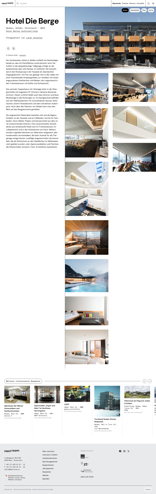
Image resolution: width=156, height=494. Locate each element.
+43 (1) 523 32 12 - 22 (15, 467)
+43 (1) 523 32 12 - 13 (15, 464)
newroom (22, 55)
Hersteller (140, 3)
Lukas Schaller (34, 38)
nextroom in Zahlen (49, 455)
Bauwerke (117, 3)
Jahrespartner (48, 468)
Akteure (132, 3)
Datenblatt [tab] (135, 10)
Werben (45, 475)
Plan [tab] (144, 10)
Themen (125, 3)
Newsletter (46, 472)
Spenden (45, 479)
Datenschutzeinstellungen (43, 489)
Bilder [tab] (125, 10)
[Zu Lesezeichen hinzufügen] (8, 48)
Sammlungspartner (49, 461)
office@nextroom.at (12, 469)
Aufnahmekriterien (49, 458)
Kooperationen (48, 465)
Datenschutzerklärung (22, 489)
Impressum (8, 489)
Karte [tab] (151, 10)
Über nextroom (48, 451)
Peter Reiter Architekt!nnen (22, 31)
